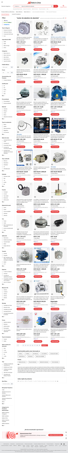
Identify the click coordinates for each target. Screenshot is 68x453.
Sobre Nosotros (6, 443)
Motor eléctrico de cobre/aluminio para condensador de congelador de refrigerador (59, 331)
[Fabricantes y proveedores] (34, 2)
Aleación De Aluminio (27, 8)
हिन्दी (24, 446)
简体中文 (15, 445)
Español (32, 445)
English (10, 445)
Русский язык (51, 445)
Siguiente (44, 345)
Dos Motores (35, 353)
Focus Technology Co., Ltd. (31, 449)
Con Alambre (44, 353)
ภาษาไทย (27, 446)
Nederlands (64, 445)
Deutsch (36, 445)
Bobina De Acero (35, 8)
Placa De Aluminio (42, 8)
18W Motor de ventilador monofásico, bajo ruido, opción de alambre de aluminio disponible (24, 39)
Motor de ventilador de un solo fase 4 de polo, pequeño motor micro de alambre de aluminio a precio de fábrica (25, 104)
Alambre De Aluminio (44, 362)
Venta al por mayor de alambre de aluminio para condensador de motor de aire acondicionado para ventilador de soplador (58, 201)
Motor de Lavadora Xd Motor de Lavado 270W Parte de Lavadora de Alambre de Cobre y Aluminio (41, 104)
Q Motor (20, 353)
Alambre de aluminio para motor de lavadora (24, 265)
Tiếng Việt (36, 446)
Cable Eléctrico (22, 356)
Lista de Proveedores (16, 14)
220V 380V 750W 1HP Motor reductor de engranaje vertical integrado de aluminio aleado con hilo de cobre (58, 136)
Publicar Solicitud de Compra (56, 435)
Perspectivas (57, 443)
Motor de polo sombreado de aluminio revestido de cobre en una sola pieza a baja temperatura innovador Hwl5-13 (41, 233)
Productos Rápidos (50, 443)
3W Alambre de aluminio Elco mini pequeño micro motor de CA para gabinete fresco (57, 266)
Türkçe (32, 446)
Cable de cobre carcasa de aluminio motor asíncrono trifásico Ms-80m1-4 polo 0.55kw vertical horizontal (41, 331)
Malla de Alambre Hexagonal (5, 413)
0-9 (18, 381)
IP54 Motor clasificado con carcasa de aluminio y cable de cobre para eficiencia (41, 168)
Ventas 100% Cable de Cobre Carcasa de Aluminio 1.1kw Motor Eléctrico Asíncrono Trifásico (58, 233)
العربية (60, 445)
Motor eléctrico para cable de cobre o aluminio (24, 330)
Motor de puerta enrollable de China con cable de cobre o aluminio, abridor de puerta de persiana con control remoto (24, 168)
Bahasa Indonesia (43, 446)
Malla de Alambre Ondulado (5, 420)
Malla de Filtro (5, 418)
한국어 (56, 445)
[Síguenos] (61, 443)
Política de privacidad (28, 443)
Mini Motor (30, 356)
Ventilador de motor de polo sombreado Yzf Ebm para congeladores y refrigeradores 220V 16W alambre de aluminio (24, 233)
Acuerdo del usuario (19, 443)
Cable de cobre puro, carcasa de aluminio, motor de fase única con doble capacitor (23, 71)
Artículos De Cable (54, 353)
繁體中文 (19, 445)
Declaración (12, 443)
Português (41, 445)
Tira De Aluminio (55, 362)
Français (27, 445)
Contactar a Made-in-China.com (39, 443)
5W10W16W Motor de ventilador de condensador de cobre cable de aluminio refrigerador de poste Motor (41, 39)
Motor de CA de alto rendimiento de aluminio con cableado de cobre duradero (58, 298)
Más (18, 364)
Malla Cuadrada (5, 416)
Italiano (46, 445)
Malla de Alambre (5, 423)
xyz (57, 381)
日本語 (24, 445)
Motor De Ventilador (40, 356)
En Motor (27, 353)
